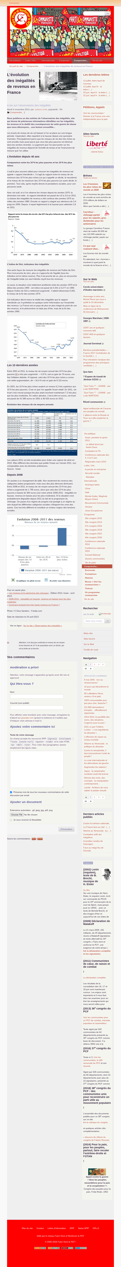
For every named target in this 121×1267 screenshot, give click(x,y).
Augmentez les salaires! (95, 767)
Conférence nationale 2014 (95, 542)
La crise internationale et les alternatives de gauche (96, 761)
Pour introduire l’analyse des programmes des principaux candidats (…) (96, 362)
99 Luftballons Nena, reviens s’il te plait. (93, 695)
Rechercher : (89, 9)
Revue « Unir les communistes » (93, 583)
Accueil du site (16, 66)
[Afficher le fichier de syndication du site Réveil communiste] (104, 402)
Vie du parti (90, 562)
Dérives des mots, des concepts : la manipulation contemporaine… (96, 781)
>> (108, 13)
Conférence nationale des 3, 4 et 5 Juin (97, 456)
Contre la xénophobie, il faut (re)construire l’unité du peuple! (97, 753)
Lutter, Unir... (31, 60)
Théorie (89, 588)
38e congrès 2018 (93, 530)
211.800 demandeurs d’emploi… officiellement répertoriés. (95, 710)
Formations (91, 574)
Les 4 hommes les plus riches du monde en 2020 (92, 187)
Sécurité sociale (92, 473)
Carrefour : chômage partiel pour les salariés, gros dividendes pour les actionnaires (94, 218)
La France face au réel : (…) (96, 827)
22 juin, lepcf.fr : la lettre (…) (96, 95)
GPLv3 (96, 1228)
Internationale (48, 60)
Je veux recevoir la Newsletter (27, 820)
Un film (86, 890)
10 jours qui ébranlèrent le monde (96, 688)
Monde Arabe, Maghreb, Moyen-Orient (96, 497)
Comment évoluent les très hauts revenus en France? (34, 605)
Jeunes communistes (95, 558)
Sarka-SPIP (83, 1228)
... (84, 122)
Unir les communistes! (93, 113)
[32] (85, 668)
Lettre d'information (57, 1228)
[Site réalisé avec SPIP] (81, 1248)
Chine (87, 488)
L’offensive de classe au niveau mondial (95, 738)
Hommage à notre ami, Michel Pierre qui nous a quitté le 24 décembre (94, 299)
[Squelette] (67, 1248)
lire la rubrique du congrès (95, 1122)
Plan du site (27, 1228)
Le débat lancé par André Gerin (94, 445)
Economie (90, 570)
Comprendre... (81, 60)
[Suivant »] (91, 668)
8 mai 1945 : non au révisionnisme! (93, 681)
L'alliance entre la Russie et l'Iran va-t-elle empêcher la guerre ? (96, 418)
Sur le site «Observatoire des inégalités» (42, 625)
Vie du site (97, 60)
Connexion (14, 3)
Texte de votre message (22, 735)
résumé (86, 1066)
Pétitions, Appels (94, 107)
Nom (12, 692)
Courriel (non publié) (19, 703)
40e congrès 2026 (93, 537)
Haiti (87, 492)
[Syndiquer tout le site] (54, 1248)
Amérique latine (92, 484)
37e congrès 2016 (93, 526)
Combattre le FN (92, 451)
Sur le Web (89, 644)
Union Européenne (94, 510)
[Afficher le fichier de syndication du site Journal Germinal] (103, 344)
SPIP (72, 1228)
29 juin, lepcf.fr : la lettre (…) (96, 92)
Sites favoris (89, 639)
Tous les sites (88, 136)
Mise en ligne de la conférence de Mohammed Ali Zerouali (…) (95, 309)
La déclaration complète (94, 977)
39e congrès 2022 (93, 533)
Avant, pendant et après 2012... (96, 439)
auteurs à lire (41, 109)
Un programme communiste (92, 593)
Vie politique (15, 60)
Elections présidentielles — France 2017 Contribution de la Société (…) (96, 353)
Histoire (89, 578)
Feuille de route (91, 649)
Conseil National (92, 555)
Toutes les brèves (90, 178)
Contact (40, 1228)
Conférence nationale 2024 (95, 549)
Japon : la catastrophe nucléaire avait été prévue (96, 772)
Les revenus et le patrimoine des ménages (29, 593)
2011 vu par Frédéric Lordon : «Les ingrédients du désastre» (96, 730)
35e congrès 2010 (93, 518)
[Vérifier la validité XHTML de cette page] (40, 1248)
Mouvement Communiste (96, 503)
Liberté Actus (97, 152)
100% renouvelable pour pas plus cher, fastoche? (95, 701)
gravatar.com (27, 718)
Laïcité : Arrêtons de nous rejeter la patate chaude (96, 789)
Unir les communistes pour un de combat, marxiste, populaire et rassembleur (97, 1020)
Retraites (90, 477)
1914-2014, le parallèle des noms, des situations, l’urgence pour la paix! (97, 720)
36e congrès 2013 (93, 522)
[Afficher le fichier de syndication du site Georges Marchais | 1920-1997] (90, 321)
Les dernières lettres (96, 74)
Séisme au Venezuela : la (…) (97, 831)
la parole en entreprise (95, 469)
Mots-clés (88, 633)
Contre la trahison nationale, (96, 823)
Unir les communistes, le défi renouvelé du (92, 1060)
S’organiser (64, 60)
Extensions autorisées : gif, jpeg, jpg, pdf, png (31, 810)
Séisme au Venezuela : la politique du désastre (96, 745)
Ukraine (88, 507)
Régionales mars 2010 (95, 461)
